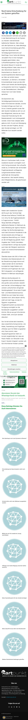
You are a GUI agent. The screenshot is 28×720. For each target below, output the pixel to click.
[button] (25, 346)
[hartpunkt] (14, 2)
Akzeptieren (14, 360)
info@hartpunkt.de (11, 697)
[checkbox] (4, 717)
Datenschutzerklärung (14, 371)
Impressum (24, 371)
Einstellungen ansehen (14, 369)
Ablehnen (14, 364)
